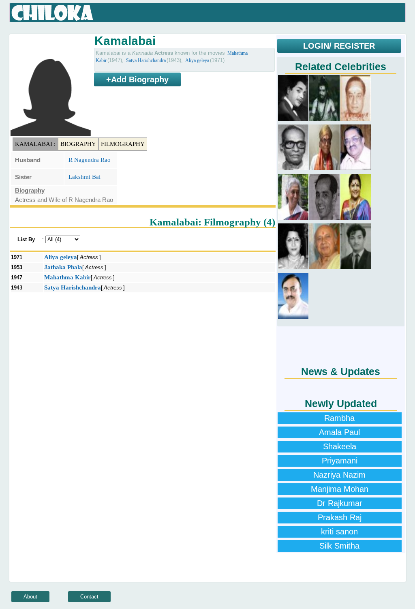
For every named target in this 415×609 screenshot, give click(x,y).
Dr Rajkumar (339, 503)
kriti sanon (339, 531)
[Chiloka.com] (52, 13)
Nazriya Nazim (339, 474)
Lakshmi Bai (84, 177)
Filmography (123, 144)
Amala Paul (339, 432)
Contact (89, 597)
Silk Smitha (339, 545)
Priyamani (339, 460)
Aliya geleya (197, 60)
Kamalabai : (35, 144)
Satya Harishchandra (146, 60)
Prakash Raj (340, 517)
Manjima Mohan (339, 489)
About (30, 597)
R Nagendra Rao (89, 160)
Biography (78, 144)
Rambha (339, 418)
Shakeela (339, 446)
